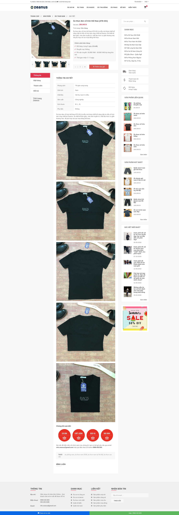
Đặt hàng (37, 80)
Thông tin (37, 75)
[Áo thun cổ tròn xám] (128, 148)
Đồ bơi (123, 7)
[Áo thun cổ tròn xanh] (128, 117)
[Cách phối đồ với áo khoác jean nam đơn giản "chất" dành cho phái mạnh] (128, 250)
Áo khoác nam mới (132, 38)
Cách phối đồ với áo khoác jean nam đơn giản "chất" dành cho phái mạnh (140, 250)
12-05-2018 (137, 283)
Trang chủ (34, 16)
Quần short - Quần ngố (134, 54)
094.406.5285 (44, 502)
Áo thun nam (60, 16)
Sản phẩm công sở (99, 497)
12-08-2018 (137, 269)
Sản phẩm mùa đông (100, 503)
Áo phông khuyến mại (138, 104)
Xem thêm (143, 154)
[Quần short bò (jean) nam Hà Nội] (128, 202)
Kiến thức (132, 7)
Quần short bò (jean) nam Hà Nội (139, 200)
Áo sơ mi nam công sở (134, 51)
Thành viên (38, 86)
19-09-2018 (137, 295)
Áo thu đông (102, 7)
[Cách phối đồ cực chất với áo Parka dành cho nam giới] (128, 262)
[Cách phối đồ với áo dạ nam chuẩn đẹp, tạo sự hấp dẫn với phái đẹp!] (128, 236)
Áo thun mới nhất (78, 500)
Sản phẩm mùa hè (99, 494)
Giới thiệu (48, 1)
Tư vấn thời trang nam (64, 1)
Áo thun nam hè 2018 (133, 41)
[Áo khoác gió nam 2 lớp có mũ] (128, 181)
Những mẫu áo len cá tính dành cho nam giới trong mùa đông (139, 289)
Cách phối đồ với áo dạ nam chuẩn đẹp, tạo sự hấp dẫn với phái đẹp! (140, 236)
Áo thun (80, 7)
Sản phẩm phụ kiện (99, 506)
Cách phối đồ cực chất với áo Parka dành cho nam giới (139, 263)
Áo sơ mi (70, 7)
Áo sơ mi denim (78, 497)
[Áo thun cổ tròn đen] (128, 127)
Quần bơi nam (78, 506)
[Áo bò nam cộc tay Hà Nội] (128, 192)
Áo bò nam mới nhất (133, 35)
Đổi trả (36, 91)
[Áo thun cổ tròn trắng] (128, 137)
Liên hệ (54, 1)
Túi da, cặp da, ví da (133, 61)
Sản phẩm (47, 16)
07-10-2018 (137, 256)
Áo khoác (90, 7)
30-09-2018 (137, 242)
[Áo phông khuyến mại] (128, 106)
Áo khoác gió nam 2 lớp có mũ (139, 179)
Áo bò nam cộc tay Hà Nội (139, 189)
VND (146, 1)
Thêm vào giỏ (99, 67)
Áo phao (114, 7)
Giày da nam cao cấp (133, 45)
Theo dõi (117, 501)
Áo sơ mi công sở (79, 494)
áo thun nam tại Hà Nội (95, 454)
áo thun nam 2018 (81, 454)
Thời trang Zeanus (37, 99)
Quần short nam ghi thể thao (139, 168)
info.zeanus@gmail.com (64, 447)
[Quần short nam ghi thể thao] (128, 171)
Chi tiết (95, 46)
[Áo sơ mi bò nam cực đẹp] (128, 213)
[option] (50, 39)
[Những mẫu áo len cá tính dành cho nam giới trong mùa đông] (128, 291)
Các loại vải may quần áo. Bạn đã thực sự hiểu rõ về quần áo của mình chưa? (139, 276)
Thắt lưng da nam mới (134, 48)
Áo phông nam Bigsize (133, 57)
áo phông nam (69, 454)
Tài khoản (137, 1)
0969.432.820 (40, 1)
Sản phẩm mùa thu (99, 500)
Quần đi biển (77, 503)
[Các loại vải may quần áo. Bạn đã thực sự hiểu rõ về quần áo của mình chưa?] (128, 275)
